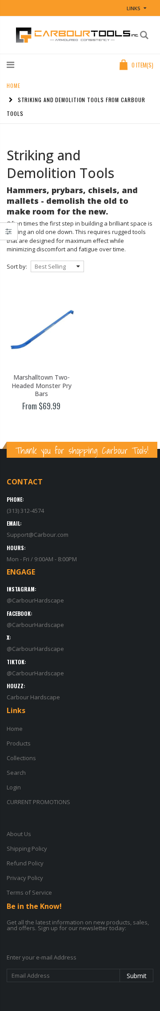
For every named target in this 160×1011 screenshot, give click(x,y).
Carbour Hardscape (33, 697)
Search (16, 773)
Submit (137, 975)
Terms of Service (29, 892)
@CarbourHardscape (35, 600)
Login (14, 787)
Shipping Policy (27, 848)
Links (133, 8)
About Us (19, 834)
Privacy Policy (25, 878)
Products (19, 743)
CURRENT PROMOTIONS (38, 802)
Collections (21, 758)
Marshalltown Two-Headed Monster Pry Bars (42, 385)
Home (13, 85)
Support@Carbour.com (37, 535)
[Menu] (10, 65)
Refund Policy (25, 863)
